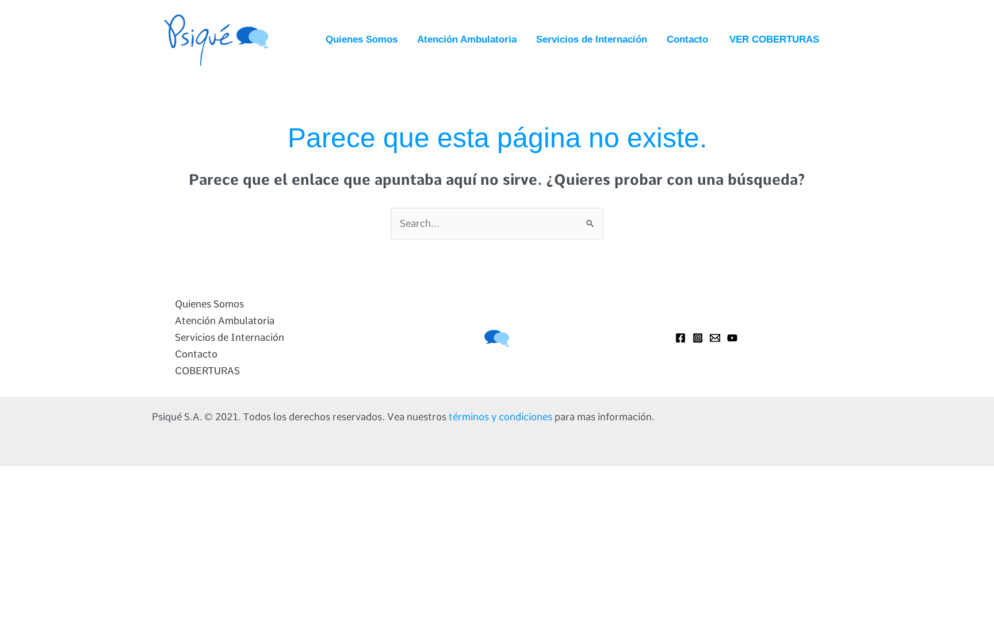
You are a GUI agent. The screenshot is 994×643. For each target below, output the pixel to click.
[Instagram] (698, 338)
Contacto (687, 39)
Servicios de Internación (591, 39)
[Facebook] (680, 338)
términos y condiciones (500, 417)
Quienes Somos (361, 39)
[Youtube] (732, 338)
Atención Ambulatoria (467, 39)
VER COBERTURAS (774, 39)
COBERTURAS (207, 370)
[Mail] (715, 338)
